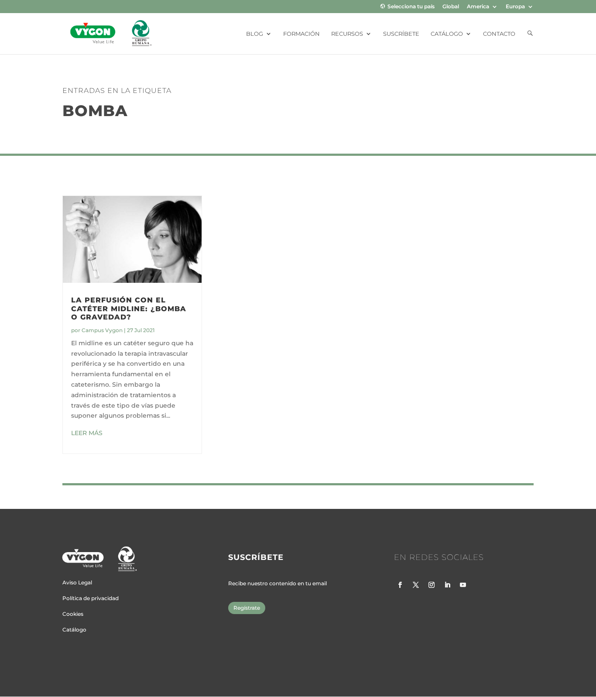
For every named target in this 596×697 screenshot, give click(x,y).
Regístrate (246, 607)
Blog (254, 34)
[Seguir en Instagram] (431, 585)
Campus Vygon (102, 330)
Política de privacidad (90, 598)
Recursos (347, 34)
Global (450, 7)
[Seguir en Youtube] (463, 585)
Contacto (499, 34)
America (478, 7)
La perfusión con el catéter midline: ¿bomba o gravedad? (128, 308)
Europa (515, 7)
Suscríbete (401, 34)
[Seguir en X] (416, 585)
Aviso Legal (77, 582)
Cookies (72, 614)
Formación (301, 34)
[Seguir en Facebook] (400, 585)
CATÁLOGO (447, 34)
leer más (87, 433)
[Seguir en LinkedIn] (447, 585)
